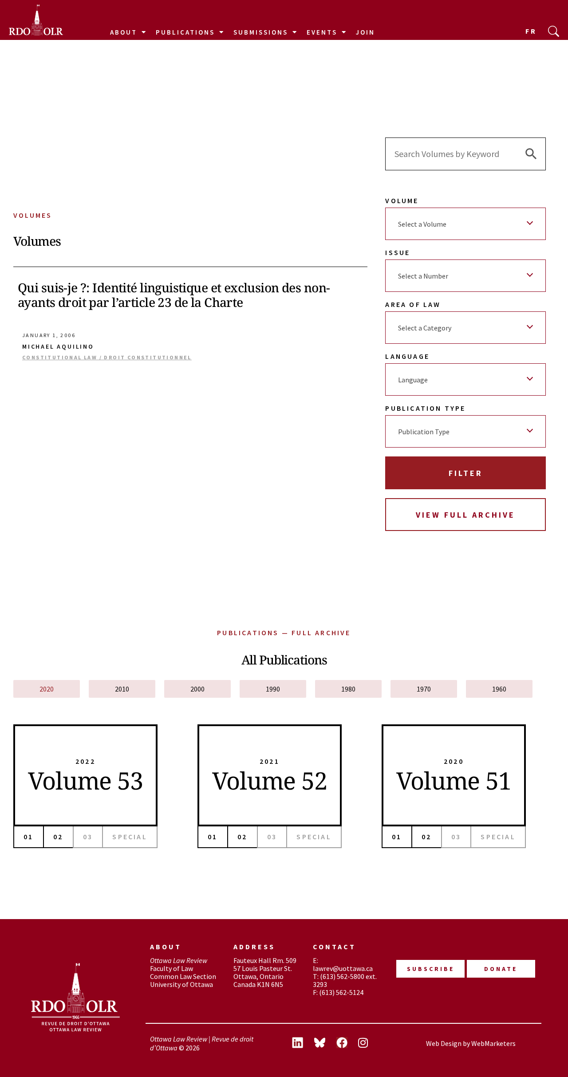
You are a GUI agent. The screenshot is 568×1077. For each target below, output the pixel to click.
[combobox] (465, 224)
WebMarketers (493, 1043)
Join (365, 32)
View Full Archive (465, 515)
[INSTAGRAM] (370, 1044)
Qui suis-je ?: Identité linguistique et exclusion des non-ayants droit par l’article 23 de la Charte (174, 295)
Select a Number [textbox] (423, 275)
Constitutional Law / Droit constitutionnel (107, 357)
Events (322, 32)
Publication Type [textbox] (424, 431)
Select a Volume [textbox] (422, 224)
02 (58, 836)
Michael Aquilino (58, 346)
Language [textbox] (413, 379)
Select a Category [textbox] (424, 327)
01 (28, 836)
